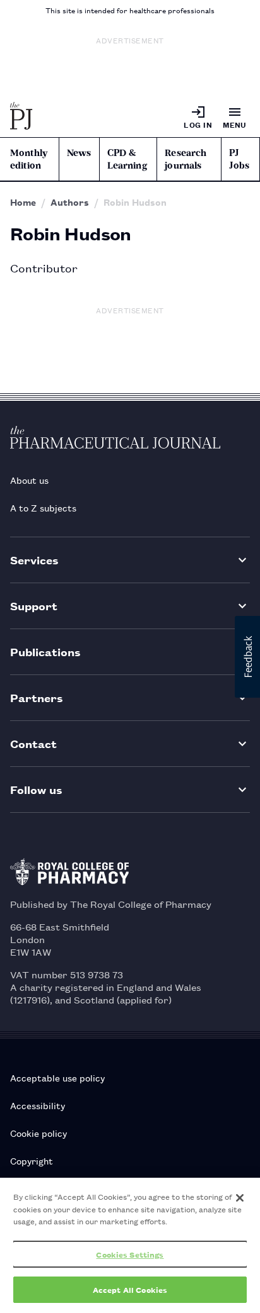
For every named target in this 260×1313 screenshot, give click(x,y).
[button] (247, 657)
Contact (33, 743)
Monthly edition (28, 159)
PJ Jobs (239, 159)
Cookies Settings (129, 1254)
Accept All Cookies (130, 1289)
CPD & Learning (127, 159)
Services (34, 559)
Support (33, 605)
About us (29, 479)
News (79, 153)
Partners (36, 697)
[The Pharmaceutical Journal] (21, 117)
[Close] (240, 1198)
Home (23, 202)
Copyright (31, 1160)
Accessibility (37, 1105)
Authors (69, 202)
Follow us (36, 789)
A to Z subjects (43, 507)
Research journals (185, 159)
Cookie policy (38, 1132)
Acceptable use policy (57, 1077)
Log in (198, 124)
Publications (45, 651)
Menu (235, 124)
